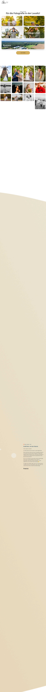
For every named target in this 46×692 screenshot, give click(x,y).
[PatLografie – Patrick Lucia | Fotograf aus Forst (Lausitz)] (5, 2)
